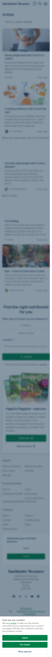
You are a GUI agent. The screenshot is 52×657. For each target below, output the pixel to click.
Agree (25, 638)
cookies (12, 623)
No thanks (25, 644)
